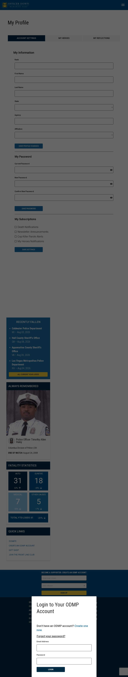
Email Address (43, 642)
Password (41, 655)
